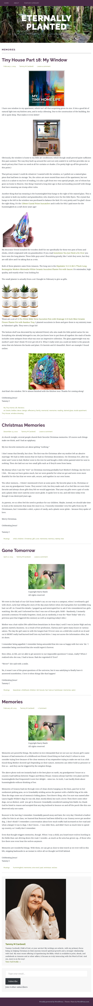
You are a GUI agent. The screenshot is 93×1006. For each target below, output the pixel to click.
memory (51, 539)
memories (53, 410)
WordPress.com (83, 1002)
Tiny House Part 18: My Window (34, 59)
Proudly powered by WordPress (51, 1002)
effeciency (31, 410)
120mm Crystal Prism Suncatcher (36, 203)
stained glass (68, 410)
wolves (54, 867)
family (38, 410)
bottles (13, 410)
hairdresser (58, 690)
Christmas (28, 539)
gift (33, 539)
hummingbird (18, 867)
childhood (25, 690)
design (24, 410)
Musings (7, 539)
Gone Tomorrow (18, 550)
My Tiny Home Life (10, 408)
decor (19, 410)
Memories (12, 701)
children (20, 539)
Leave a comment (43, 66)
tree (62, 539)
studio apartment (80, 410)
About (16, 3)
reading (60, 410)
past (41, 867)
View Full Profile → (13, 962)
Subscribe (13, 981)
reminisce (47, 867)
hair (46, 690)
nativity (57, 539)
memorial (44, 410)
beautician (17, 690)
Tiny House (6, 413)
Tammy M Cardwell (26, 66)
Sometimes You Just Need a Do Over (69, 253)
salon (74, 690)
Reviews (21, 408)
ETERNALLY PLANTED (46, 22)
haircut (51, 690)
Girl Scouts (40, 690)
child (15, 539)
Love (37, 539)
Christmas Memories (23, 425)
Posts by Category (31, 3)
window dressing (17, 413)
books (8, 410)
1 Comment (42, 708)
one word (35, 867)
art (4, 410)
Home (6, 3)
